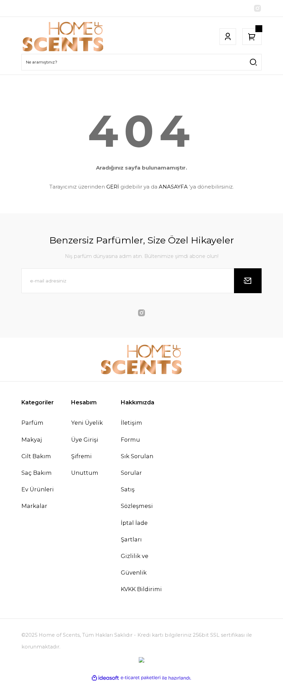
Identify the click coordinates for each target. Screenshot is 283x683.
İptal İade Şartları (134, 531)
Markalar (34, 505)
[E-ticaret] (140, 678)
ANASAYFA (173, 186)
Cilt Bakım (36, 456)
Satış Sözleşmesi (137, 497)
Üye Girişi (84, 439)
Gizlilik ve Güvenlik (134, 564)
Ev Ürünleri (37, 489)
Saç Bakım (36, 472)
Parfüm (32, 422)
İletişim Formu (131, 431)
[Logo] (63, 36)
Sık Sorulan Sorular (137, 464)
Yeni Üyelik (87, 422)
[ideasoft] (105, 678)
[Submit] (248, 280)
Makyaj (31, 439)
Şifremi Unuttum (84, 464)
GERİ (112, 186)
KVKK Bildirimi (141, 589)
